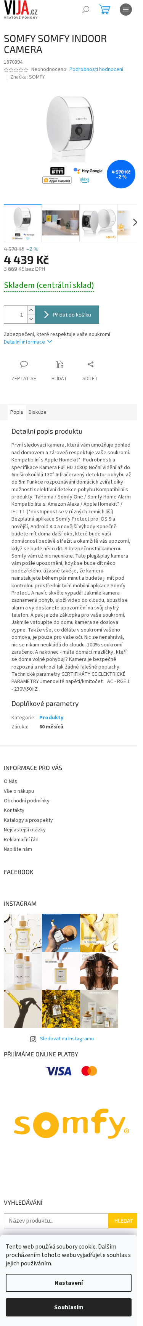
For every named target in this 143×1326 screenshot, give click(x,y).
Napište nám (18, 849)
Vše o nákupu (19, 791)
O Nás (10, 781)
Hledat (123, 1220)
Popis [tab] (16, 412)
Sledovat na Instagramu (67, 1039)
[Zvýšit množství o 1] (31, 310)
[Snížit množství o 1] (31, 319)
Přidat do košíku (72, 314)
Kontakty (14, 810)
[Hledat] (85, 9)
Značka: (27, 77)
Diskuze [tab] (38, 412)
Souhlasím (69, 1307)
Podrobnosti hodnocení (96, 69)
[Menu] (125, 9)
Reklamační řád (21, 840)
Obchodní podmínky (27, 801)
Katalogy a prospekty (28, 820)
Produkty (51, 718)
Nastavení (69, 1283)
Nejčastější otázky (25, 830)
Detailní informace (24, 342)
